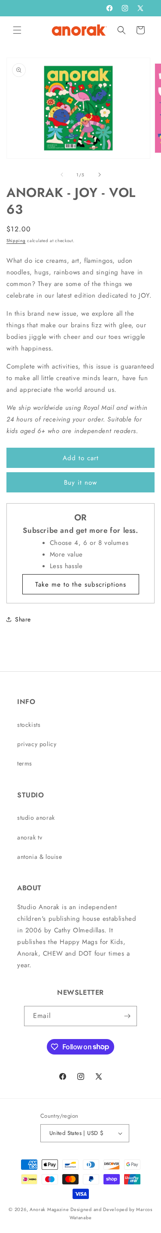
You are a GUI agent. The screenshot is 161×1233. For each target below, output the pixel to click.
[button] (17, 30)
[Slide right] (99, 174)
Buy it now (80, 482)
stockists (28, 724)
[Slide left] (61, 174)
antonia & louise (39, 856)
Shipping (16, 240)
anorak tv (29, 837)
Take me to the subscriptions (80, 584)
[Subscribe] (127, 1016)
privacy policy (36, 744)
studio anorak (36, 817)
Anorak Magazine (49, 1209)
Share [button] (23, 619)
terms (24, 763)
